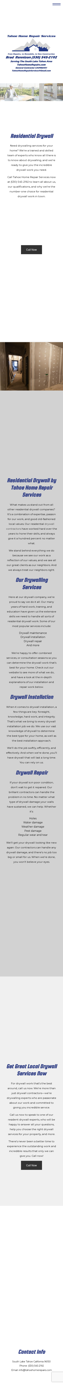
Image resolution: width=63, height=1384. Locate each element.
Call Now (31, 249)
